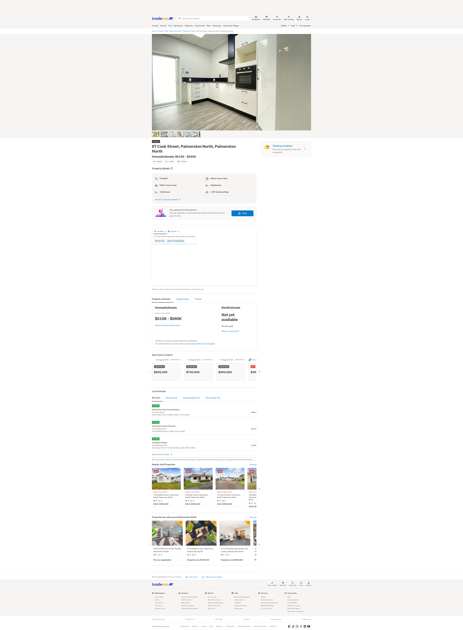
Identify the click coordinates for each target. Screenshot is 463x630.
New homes (178, 25)
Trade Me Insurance (158, 619)
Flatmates (189, 25)
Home (154, 31)
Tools (293, 25)
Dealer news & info (214, 606)
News (211, 626)
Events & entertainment (269, 603)
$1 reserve (158, 606)
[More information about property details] (171, 168)
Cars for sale (212, 597)
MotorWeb (218, 619)
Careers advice (239, 600)
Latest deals (159, 597)
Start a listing (272, 585)
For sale (155, 25)
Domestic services (267, 600)
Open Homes (185, 603)
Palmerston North (175, 31)
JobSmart (237, 603)
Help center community (295, 611)
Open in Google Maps (175, 241)
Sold (170, 25)
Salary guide (238, 608)
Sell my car (211, 608)
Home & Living (160, 608)
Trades (263, 597)
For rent (163, 25)
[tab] (160, 231)
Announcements (293, 600)
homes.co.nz (190, 619)
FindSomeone (306, 619)
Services (264, 593)
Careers (204, 626)
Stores (157, 600)
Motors (210, 593)
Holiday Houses (276, 619)
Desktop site (185, 626)
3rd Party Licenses (293, 606)
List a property (305, 25)
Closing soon (159, 603)
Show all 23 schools (160, 454)
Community (292, 593)
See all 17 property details (166, 199)
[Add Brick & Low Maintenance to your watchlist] (247, 524)
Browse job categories (241, 597)
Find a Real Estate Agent (189, 608)
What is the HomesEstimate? (167, 325)
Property (160, 31)
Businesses (217, 25)
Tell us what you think (213, 577)
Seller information (293, 608)
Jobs (236, 593)
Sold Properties (186, 600)
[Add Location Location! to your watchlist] (213, 524)
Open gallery (233, 126)
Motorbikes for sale (214, 600)
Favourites (292, 585)
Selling (284, 25)
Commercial (200, 25)
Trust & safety (292, 603)
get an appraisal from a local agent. (200, 343)
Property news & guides (189, 597)
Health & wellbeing (267, 606)
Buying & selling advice (215, 603)
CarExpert (246, 619)
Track (244, 213)
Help (289, 597)
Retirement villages (231, 25)
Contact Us (273, 626)
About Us (195, 626)
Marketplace (160, 593)
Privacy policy (230, 626)
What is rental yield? (230, 331)
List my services (266, 608)
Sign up (299, 19)
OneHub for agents (187, 606)
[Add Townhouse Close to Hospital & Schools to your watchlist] (179, 524)
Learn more (193, 577)
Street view (159, 241)
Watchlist (283, 585)
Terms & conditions (244, 626)
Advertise (219, 626)
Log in (307, 19)
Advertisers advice (240, 606)
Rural (209, 25)
